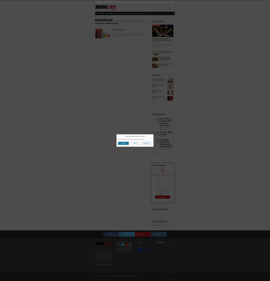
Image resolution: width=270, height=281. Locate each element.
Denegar (135, 143)
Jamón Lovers (98, 1)
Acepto (123, 143)
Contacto (116, 1)
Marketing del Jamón (107, 1)
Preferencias (146, 143)
